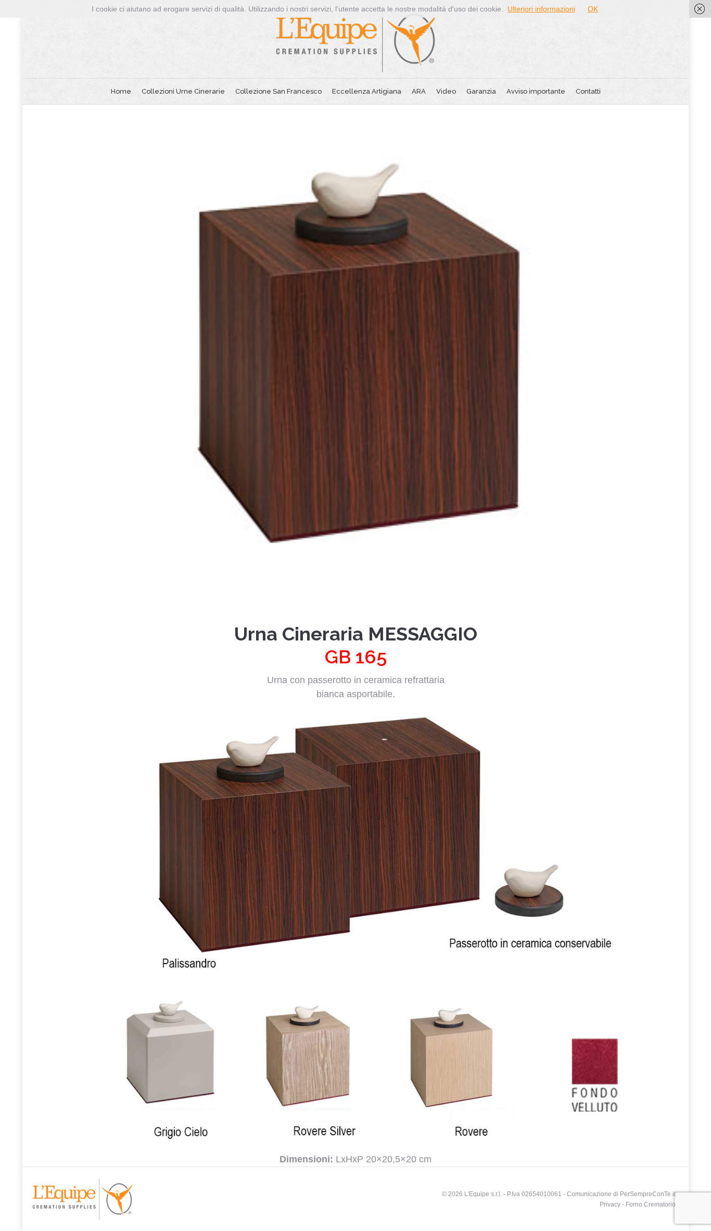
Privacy (610, 1204)
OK (593, 9)
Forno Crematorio (651, 1204)
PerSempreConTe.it (648, 1194)
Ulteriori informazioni (541, 9)
